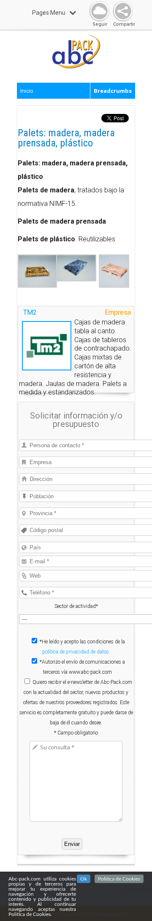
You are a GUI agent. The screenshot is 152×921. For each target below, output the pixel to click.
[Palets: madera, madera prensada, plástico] (37, 285)
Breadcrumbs (113, 91)
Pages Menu (48, 12)
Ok (83, 878)
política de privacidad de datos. (76, 652)
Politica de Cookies (119, 878)
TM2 (30, 312)
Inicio (26, 91)
